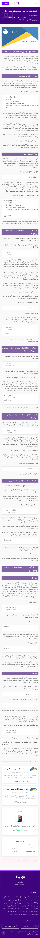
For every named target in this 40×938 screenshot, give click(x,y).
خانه (37, 17)
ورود (12, 3)
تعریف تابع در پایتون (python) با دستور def (21, 11)
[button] (35, 4)
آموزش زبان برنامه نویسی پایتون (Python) (21, 17)
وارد (22, 860)
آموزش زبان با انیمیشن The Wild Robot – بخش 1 (20, 826)
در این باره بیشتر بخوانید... (20, 781)
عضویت (5, 3)
